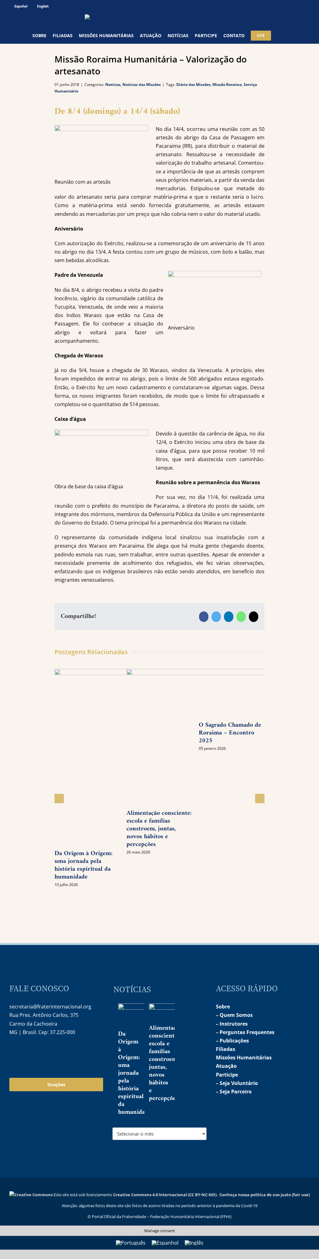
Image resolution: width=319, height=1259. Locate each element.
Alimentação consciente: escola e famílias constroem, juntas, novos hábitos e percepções (165, 1063)
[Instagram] (13, 1052)
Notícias (113, 84)
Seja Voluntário (239, 1083)
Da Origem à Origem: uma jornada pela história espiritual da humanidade (83, 865)
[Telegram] (40, 1052)
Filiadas (225, 1049)
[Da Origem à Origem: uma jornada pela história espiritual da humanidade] (140, 1016)
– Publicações (232, 1040)
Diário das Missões (193, 84)
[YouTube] (27, 1052)
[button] (279, 35)
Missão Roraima (227, 84)
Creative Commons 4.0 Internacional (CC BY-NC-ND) (165, 1194)
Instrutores (234, 1023)
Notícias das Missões (141, 84)
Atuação (226, 1065)
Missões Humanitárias (244, 1057)
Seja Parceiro (236, 1091)
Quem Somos (236, 1015)
